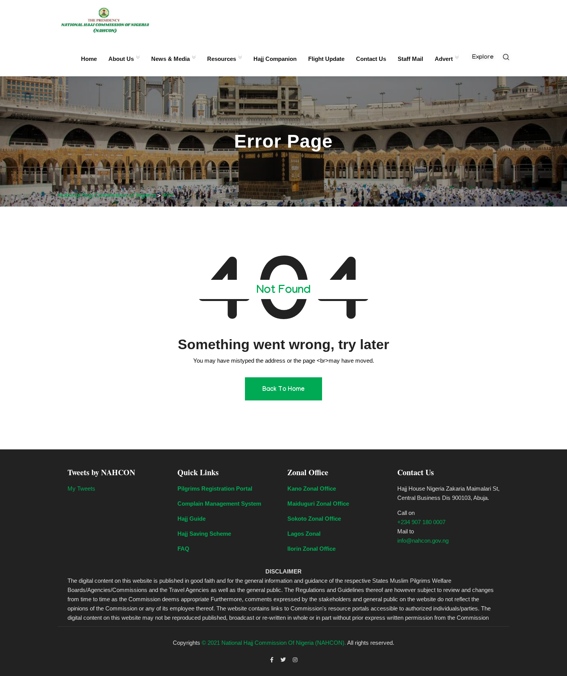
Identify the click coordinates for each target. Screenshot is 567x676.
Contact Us (371, 58)
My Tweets (81, 488)
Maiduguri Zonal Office (318, 503)
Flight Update (326, 58)
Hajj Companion (275, 58)
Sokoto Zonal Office (314, 518)
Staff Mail (410, 58)
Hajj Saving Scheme (204, 533)
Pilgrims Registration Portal (214, 488)
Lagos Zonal (304, 533)
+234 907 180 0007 (421, 522)
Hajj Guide (191, 518)
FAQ (183, 548)
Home (89, 58)
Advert (444, 58)
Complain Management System (219, 503)
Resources (221, 58)
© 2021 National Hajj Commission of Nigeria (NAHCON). (274, 642)
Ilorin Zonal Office (311, 548)
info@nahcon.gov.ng (423, 540)
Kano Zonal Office (311, 488)
